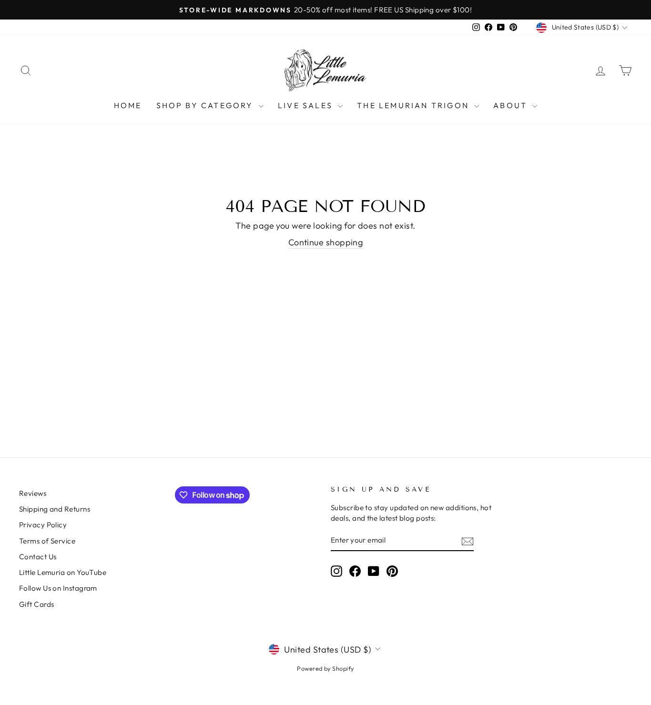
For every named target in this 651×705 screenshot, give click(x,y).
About (511, 105)
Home (128, 105)
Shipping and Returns (54, 509)
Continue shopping (325, 242)
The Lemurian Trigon (414, 105)
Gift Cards (36, 604)
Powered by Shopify (325, 668)
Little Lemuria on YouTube (62, 572)
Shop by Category (206, 105)
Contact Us (38, 556)
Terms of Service (47, 540)
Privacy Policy (43, 524)
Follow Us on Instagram (58, 588)
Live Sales (307, 105)
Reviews (32, 493)
